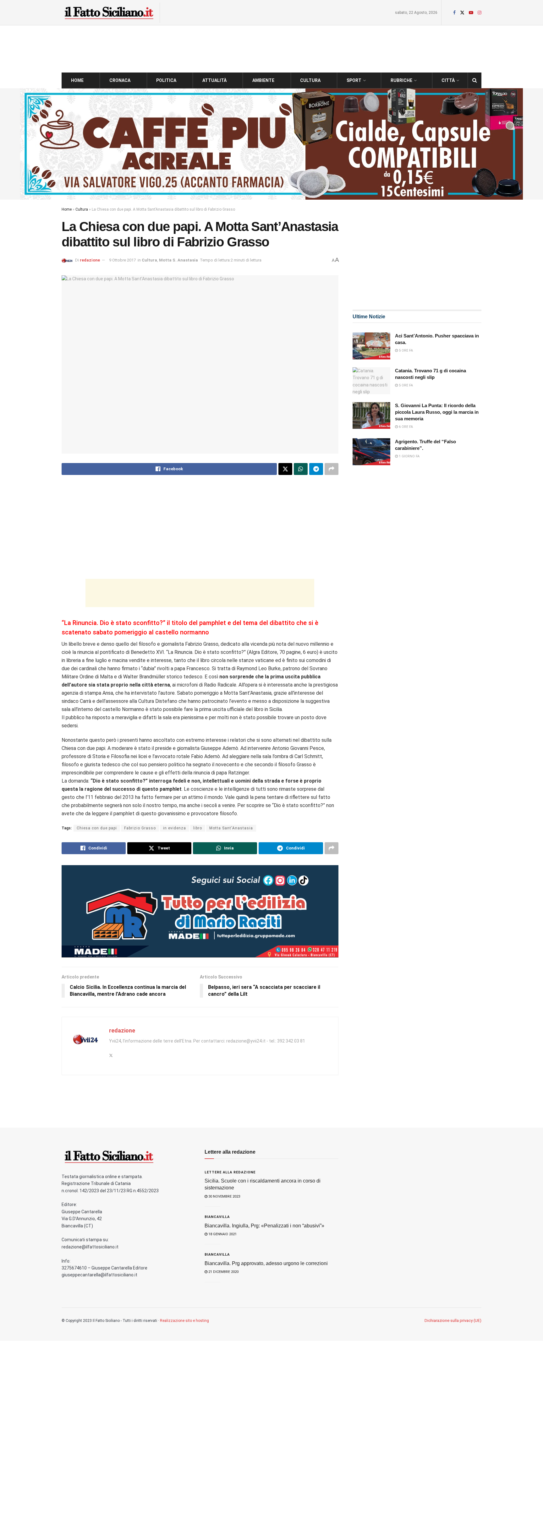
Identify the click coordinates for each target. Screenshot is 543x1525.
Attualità (214, 80)
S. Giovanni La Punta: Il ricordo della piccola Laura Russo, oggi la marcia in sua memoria (437, 412)
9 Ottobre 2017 (122, 260)
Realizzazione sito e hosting (184, 1320)
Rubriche (401, 80)
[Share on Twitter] (285, 469)
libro (197, 828)
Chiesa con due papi (97, 828)
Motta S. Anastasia (178, 260)
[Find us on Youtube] (471, 12)
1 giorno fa (409, 456)
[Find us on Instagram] (479, 12)
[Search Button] (474, 80)
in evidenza (174, 828)
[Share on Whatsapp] (301, 469)
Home (77, 80)
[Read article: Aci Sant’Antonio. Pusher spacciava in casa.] (371, 345)
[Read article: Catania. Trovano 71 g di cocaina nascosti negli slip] (371, 380)
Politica (166, 80)
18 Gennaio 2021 (222, 1234)
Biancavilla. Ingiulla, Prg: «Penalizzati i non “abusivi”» (264, 1225)
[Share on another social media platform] (331, 469)
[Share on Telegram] (316, 469)
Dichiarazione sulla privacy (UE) (453, 1320)
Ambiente (263, 80)
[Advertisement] (200, 530)
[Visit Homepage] (109, 13)
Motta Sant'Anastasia (231, 828)
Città (448, 80)
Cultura (310, 80)
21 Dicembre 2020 (223, 1272)
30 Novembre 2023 (223, 1196)
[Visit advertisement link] (271, 144)
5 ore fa (405, 350)
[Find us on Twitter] (462, 12)
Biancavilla (217, 1217)
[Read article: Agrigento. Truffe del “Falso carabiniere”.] (371, 451)
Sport (354, 80)
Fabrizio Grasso (140, 828)
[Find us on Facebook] (454, 12)
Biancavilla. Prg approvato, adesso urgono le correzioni (266, 1263)
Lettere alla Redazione (230, 1172)
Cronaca (119, 80)
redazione (90, 260)
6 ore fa (405, 427)
